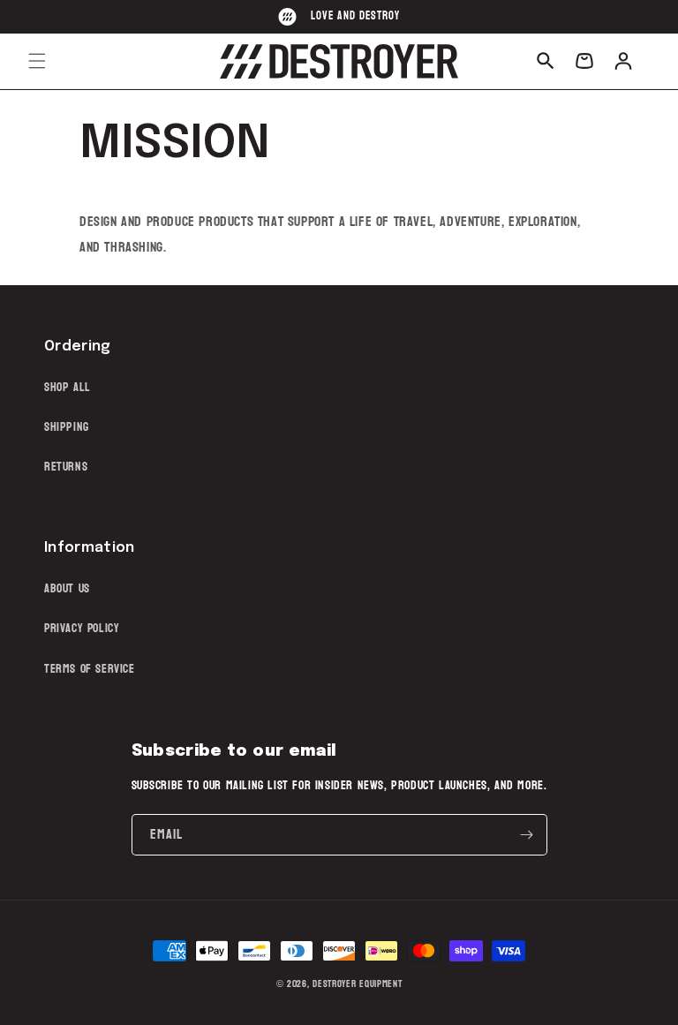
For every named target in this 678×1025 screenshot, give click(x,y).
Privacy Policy (81, 628)
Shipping (66, 427)
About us (67, 588)
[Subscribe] (527, 834)
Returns (65, 467)
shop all (67, 387)
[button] (37, 60)
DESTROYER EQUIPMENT (357, 984)
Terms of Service (89, 669)
